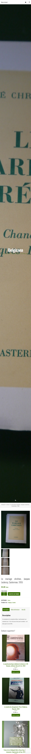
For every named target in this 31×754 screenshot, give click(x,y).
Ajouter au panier (14, 594)
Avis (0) (23, 609)
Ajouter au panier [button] (15, 672)
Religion (10, 602)
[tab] (6, 609)
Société (14, 602)
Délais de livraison (15, 609)
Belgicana (15, 250)
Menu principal (4, 2)
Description (6, 609)
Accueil (3, 504)
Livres (7, 504)
